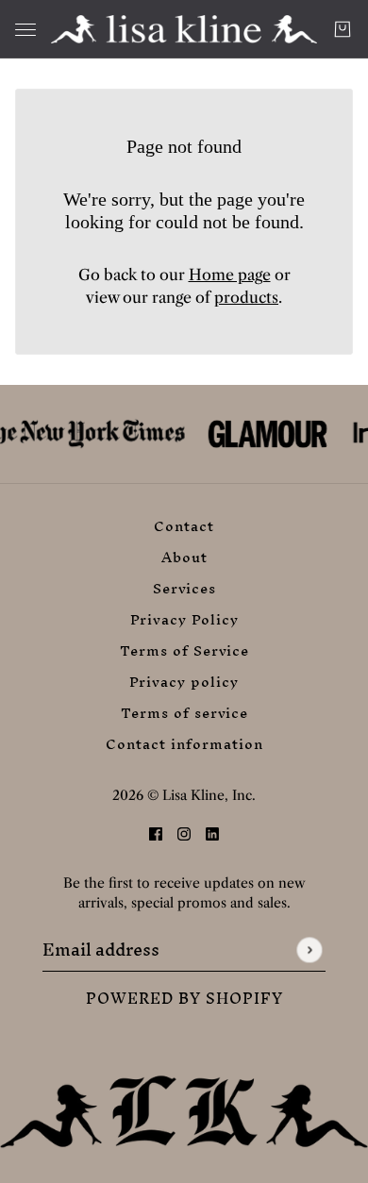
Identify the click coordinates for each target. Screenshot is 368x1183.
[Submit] (309, 949)
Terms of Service (184, 650)
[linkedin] (212, 832)
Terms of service (184, 712)
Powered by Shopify (184, 998)
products (246, 297)
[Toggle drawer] (25, 30)
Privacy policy (184, 681)
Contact (184, 526)
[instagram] (184, 832)
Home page (230, 274)
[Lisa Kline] (184, 29)
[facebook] (156, 832)
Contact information (184, 743)
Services (184, 588)
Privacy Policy (184, 619)
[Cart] (342, 29)
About (184, 557)
